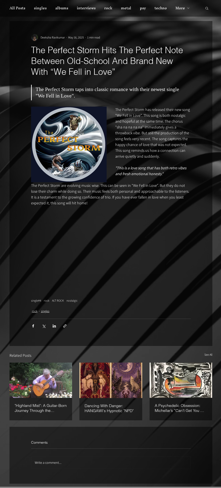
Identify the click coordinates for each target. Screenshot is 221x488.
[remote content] (111, 250)
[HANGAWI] (110, 380)
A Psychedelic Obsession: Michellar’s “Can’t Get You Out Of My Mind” (181, 408)
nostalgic (71, 300)
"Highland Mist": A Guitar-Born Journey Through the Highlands (41, 408)
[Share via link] (65, 326)
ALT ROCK (58, 300)
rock (108, 8)
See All (208, 355)
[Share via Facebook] (33, 326)
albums (61, 8)
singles (40, 8)
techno (161, 8)
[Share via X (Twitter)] (44, 326)
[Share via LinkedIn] (54, 326)
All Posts (17, 8)
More (180, 8)
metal (126, 8)
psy (143, 8)
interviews (86, 8)
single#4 (36, 300)
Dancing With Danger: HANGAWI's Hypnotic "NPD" (109, 408)
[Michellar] (181, 380)
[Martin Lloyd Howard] (40, 380)
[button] (207, 8)
